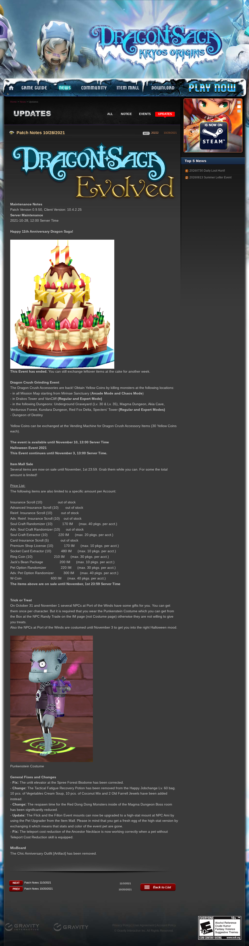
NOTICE (126, 114)
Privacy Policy (121, 925)
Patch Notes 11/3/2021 (37, 882)
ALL (110, 114)
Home (13, 101)
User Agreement (143, 925)
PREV (16, 888)
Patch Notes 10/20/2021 (38, 888)
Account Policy (166, 925)
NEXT (16, 882)
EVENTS (145, 114)
